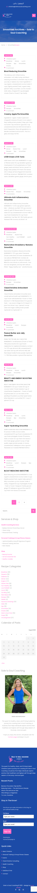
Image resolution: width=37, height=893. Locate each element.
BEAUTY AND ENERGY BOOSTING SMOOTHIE (18, 379)
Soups (3, 615)
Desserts (4, 574)
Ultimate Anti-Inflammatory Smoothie (16, 198)
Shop (3, 551)
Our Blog (4, 592)
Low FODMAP (21, 237)
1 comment (10, 153)
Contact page (12, 737)
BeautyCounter (7, 554)
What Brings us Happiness (9, 793)
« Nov (3, 663)
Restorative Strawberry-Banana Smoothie (18, 246)
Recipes (17, 45)
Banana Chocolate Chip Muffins (11, 786)
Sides (3, 604)
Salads (3, 599)
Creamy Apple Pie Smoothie (16, 114)
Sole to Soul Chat (6, 613)
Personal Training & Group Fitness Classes (16, 854)
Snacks (8, 66)
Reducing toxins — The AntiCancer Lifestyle (14, 788)
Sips (15, 63)
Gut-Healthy (10, 237)
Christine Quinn (11, 59)
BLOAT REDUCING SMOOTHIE (16, 471)
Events (5, 858)
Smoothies (11, 45)
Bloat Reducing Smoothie (15, 71)
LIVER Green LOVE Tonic (14, 157)
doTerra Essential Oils (9, 557)
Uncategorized (6, 618)
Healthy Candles (8, 559)
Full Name (6, 813)
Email (5, 821)
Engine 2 (4, 581)
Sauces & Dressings (7, 602)
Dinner (17, 61)
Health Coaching (8, 864)
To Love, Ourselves (7, 795)
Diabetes (4, 576)
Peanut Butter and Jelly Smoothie (14, 334)
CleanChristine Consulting (11, 861)
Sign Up (7, 831)
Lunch (23, 61)
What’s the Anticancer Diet (9, 790)
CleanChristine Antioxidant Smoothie (16, 288)
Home (3, 45)
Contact (5, 874)
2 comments (10, 194)
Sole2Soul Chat (7, 870)
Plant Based (5, 595)
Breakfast (9, 61)
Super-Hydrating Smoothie (16, 425)
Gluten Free (16, 149)
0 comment (10, 68)
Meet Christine (7, 851)
